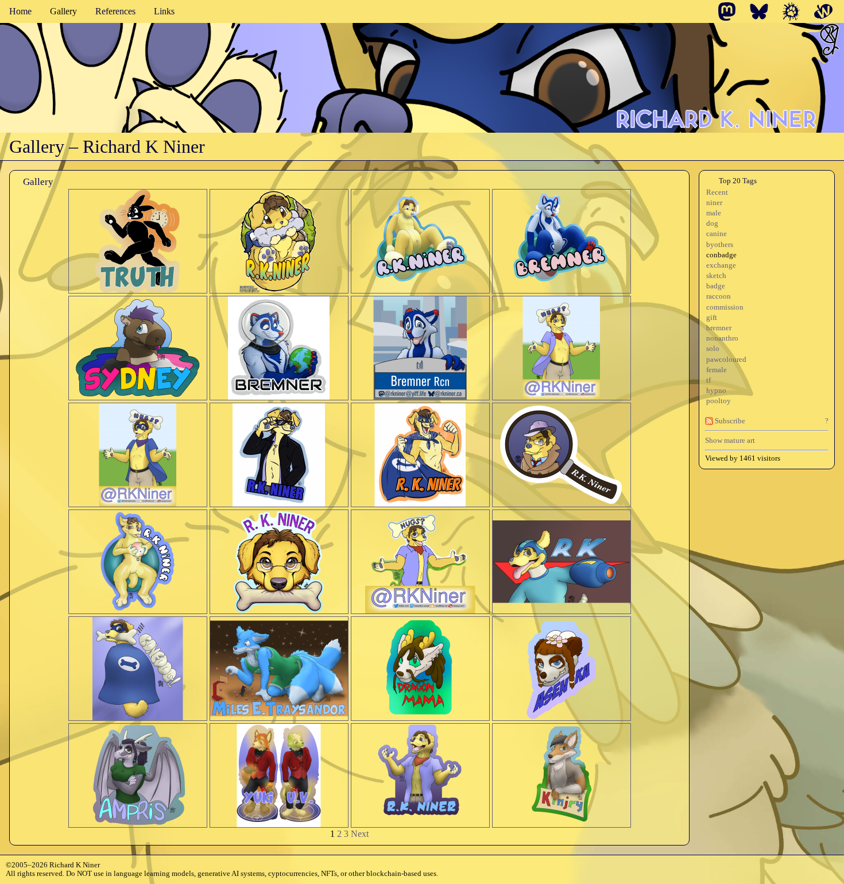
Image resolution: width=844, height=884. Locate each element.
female (716, 370)
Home (20, 11)
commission (725, 307)
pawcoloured (726, 360)
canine (716, 234)
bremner (718, 328)
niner (714, 203)
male (713, 213)
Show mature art (730, 440)
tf (708, 380)
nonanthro (722, 338)
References (115, 11)
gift (711, 318)
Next (360, 834)
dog (712, 223)
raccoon (718, 296)
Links (164, 11)
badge (715, 286)
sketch (716, 276)
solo (712, 349)
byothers (719, 245)
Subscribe (729, 421)
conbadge (721, 255)
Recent (717, 192)
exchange (721, 265)
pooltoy (718, 401)
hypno (716, 391)
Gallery (63, 11)
